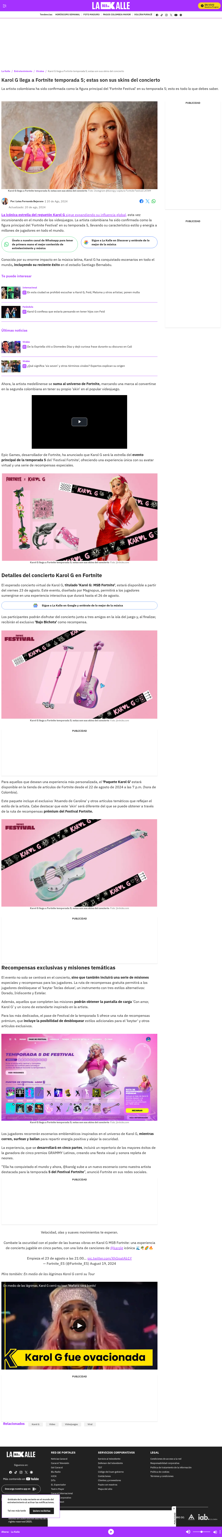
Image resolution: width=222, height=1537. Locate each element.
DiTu (53, 1480)
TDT (100, 1468)
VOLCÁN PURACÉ (143, 14)
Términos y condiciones (161, 1476)
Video (52, 1424)
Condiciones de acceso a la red (165, 1459)
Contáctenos (104, 1476)
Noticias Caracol (59, 1459)
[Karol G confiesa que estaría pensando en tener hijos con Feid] (10, 312)
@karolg (116, 1247)
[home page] (111, 5)
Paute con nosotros (107, 1485)
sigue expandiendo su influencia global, (64, 214)
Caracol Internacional (62, 1493)
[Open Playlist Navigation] (220, 1532)
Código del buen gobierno (111, 1472)
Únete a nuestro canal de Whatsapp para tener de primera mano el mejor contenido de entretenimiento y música (42, 244)
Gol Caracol (57, 1468)
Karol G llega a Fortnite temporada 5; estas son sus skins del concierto (86, 71)
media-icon (111, 1531)
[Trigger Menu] (4, 6)
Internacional (30, 287)
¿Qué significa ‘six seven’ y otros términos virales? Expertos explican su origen (76, 366)
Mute (188, 1532)
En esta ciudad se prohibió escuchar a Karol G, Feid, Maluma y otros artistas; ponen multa (83, 292)
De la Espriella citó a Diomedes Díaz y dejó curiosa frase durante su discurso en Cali (79, 346)
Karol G (35, 1424)
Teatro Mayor (57, 1489)
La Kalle (5, 71)
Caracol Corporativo (61, 1498)
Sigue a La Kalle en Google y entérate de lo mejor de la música (82, 605)
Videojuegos (71, 1424)
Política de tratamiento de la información (170, 1468)
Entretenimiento (23, 71)
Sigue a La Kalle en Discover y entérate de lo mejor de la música (121, 242)
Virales (40, 71)
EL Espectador (58, 1485)
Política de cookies (159, 1472)
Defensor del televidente (110, 1463)
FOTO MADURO (91, 14)
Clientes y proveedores (109, 1480)
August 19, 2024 (103, 1263)
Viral (90, 1424)
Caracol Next (57, 1502)
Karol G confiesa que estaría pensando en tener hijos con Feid (66, 311)
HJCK (54, 1476)
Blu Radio (56, 1472)
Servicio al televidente (109, 1459)
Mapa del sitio (105, 1489)
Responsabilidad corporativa (164, 1463)
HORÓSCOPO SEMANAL (67, 14)
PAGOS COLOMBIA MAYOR (117, 14)
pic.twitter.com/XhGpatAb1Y (109, 1258)
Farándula (28, 306)
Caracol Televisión (60, 1463)
